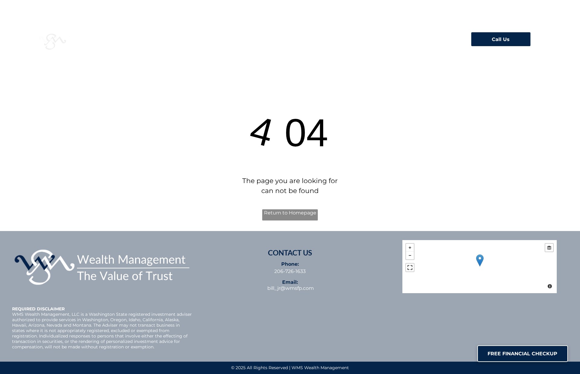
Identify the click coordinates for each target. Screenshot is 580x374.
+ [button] (410, 248)
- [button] (410, 255)
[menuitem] (173, 37)
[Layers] (549, 248)
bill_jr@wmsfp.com (290, 288)
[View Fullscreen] (410, 267)
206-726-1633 (290, 271)
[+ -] (479, 266)
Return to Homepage (290, 213)
